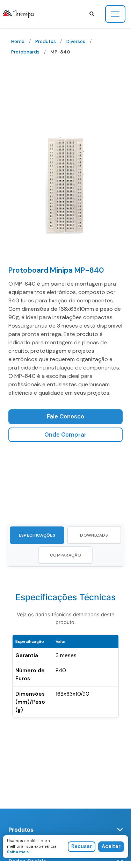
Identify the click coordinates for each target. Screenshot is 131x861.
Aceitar (111, 846)
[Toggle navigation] (115, 14)
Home (17, 41)
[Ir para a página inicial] (21, 14)
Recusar (81, 846)
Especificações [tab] (37, 535)
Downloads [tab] (94, 535)
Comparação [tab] (65, 555)
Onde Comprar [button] (65, 434)
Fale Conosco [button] (65, 416)
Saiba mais (18, 851)
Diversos (75, 41)
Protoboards (25, 52)
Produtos (45, 41)
